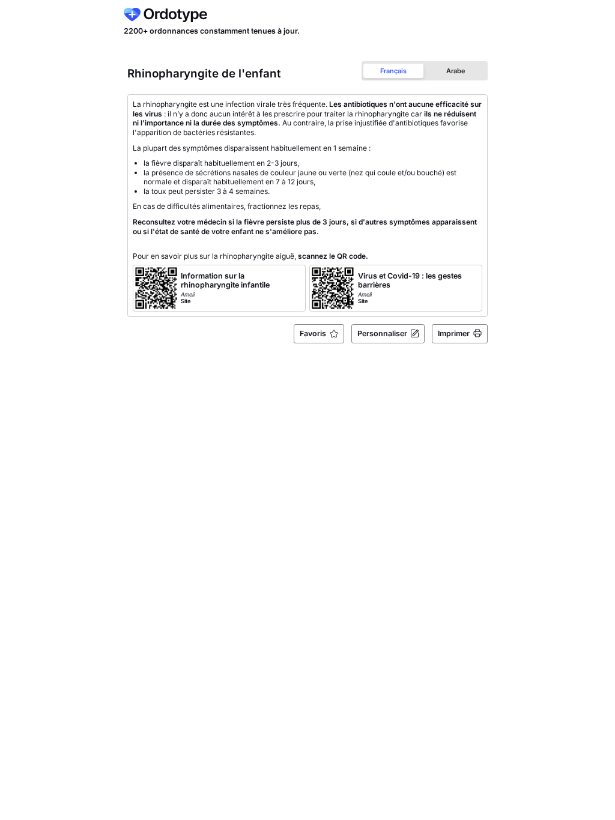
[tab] (393, 70)
